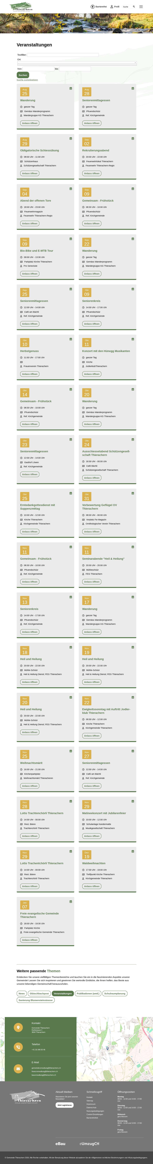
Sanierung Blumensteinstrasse (36, 1000)
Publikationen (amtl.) (88, 993)
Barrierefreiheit (92, 1118)
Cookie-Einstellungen (95, 1114)
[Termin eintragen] (71, 88)
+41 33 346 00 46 (38, 1050)
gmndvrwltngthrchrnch (46, 1068)
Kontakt (90, 1097)
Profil (116, 6)
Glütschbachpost (39, 993)
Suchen (134, 7)
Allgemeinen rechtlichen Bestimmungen (107, 1158)
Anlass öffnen (29, 123)
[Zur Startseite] (22, 6)
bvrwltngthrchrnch (44, 1075)
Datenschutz (91, 1107)
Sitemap (90, 1101)
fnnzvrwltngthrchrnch (45, 1071)
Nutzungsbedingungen (95, 1111)
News (22, 993)
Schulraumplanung (114, 993)
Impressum (91, 1104)
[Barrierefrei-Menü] (93, 7)
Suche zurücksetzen (27, 80)
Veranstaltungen (63, 993)
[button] (141, 7)
